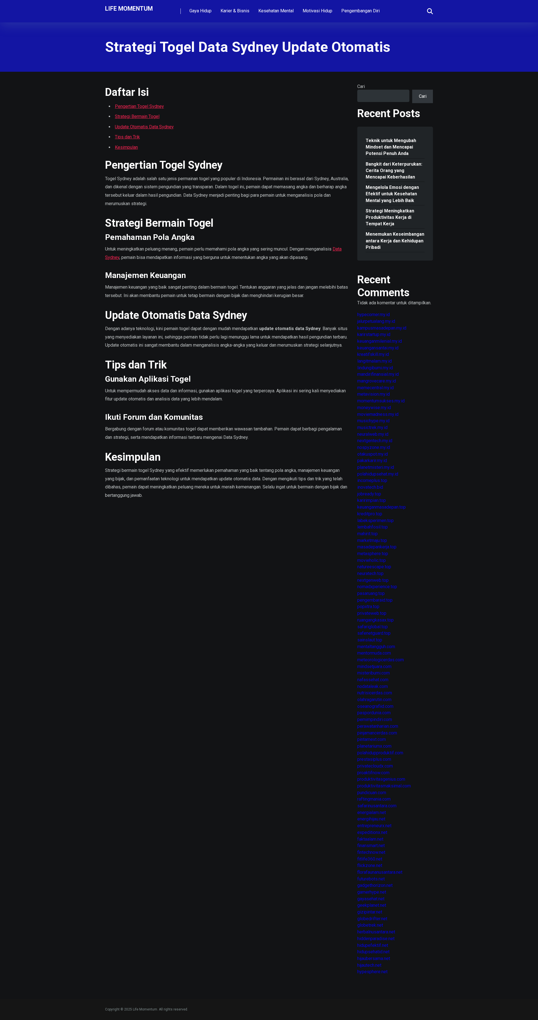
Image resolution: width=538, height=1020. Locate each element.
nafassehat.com (372, 679)
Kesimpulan (126, 147)
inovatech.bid (370, 487)
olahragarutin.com (374, 699)
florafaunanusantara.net (379, 872)
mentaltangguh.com (376, 646)
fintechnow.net (371, 852)
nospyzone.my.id (373, 447)
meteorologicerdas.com (380, 659)
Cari (361, 86)
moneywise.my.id (374, 407)
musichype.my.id (373, 420)
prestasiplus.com (374, 759)
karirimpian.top (371, 500)
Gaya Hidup (200, 10)
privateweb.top (371, 613)
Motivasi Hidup (317, 10)
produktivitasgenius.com (381, 779)
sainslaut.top (369, 640)
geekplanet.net (371, 905)
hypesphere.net (372, 971)
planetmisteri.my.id (375, 467)
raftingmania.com (374, 799)
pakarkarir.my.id (372, 460)
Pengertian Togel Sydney (139, 106)
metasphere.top (372, 553)
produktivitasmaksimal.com (384, 786)
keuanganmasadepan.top (381, 507)
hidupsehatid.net (373, 951)
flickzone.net (369, 865)
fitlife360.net (369, 859)
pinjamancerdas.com (377, 733)
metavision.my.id (373, 394)
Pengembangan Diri (360, 10)
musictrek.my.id (372, 427)
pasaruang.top (371, 593)
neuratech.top (370, 573)
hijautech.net (369, 965)
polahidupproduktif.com (380, 752)
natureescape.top (374, 566)
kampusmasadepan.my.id (381, 328)
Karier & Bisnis (235, 10)
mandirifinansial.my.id (378, 374)
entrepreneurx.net (374, 825)
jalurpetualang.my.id (376, 321)
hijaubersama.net (373, 958)
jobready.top (369, 494)
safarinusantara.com (376, 805)
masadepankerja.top (376, 547)
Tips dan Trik (127, 137)
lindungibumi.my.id (375, 367)
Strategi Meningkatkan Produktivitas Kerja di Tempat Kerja (390, 217)
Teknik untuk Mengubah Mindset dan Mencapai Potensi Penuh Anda (391, 147)
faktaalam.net (370, 839)
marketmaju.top (372, 540)
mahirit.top (367, 533)
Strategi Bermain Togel (137, 116)
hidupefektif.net (372, 945)
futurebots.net (371, 879)
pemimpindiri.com (374, 719)
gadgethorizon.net (375, 885)
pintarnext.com (371, 739)
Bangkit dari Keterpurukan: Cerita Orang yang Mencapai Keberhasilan (394, 170)
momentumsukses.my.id (381, 401)
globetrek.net (370, 925)
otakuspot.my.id (372, 454)
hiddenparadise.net (376, 938)
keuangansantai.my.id (377, 348)
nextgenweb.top (373, 580)
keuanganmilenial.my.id (379, 341)
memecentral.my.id (375, 387)
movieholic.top (371, 560)
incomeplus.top (372, 480)
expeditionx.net (372, 832)
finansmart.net (371, 845)
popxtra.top (368, 606)
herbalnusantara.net (376, 932)
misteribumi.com (373, 673)
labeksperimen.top (375, 520)
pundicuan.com (371, 792)
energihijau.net (371, 819)
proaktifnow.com (373, 772)
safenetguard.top (374, 633)
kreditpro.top (369, 513)
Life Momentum (129, 8)
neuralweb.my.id (372, 434)
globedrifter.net (372, 918)
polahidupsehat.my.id (377, 474)
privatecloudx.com (375, 766)
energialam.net (371, 812)
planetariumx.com (374, 746)
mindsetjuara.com (374, 666)
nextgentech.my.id (374, 440)
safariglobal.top (372, 626)
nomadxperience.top (377, 586)
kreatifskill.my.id (373, 354)
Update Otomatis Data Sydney (144, 126)
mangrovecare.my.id (376, 381)
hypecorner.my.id (373, 314)
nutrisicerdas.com (374, 693)
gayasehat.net (370, 898)
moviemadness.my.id (377, 414)
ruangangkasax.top (375, 620)
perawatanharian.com (377, 726)
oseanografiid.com (375, 706)
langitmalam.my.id (374, 361)
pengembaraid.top (375, 600)
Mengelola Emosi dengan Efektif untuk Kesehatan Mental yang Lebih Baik (392, 194)
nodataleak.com (372, 686)
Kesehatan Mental (276, 10)
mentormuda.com (374, 653)
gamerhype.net (371, 892)
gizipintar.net (369, 912)
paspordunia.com (374, 712)
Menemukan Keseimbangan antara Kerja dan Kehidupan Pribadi (395, 240)
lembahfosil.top (372, 527)
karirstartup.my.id (373, 334)
